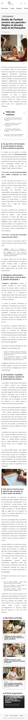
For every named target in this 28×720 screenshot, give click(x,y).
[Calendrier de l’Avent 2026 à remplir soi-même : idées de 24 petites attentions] (14, 626)
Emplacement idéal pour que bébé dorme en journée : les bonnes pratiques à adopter (13, 699)
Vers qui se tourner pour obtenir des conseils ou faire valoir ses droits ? (14, 135)
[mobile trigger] (2, 3)
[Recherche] (21, 3)
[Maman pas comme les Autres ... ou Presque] (10, 3)
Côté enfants (8, 16)
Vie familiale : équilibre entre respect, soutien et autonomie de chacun (13, 130)
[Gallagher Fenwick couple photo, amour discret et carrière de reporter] (14, 650)
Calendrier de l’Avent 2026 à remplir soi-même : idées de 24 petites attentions (14, 638)
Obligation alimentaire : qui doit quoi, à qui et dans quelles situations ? (13, 125)
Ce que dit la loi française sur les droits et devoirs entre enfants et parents (13, 119)
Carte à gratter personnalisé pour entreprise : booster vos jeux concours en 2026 (13, 685)
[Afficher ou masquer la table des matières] (24, 113)
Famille (6, 634)
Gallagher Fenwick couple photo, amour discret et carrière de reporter (14, 661)
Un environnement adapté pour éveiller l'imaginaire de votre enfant (14, 174)
